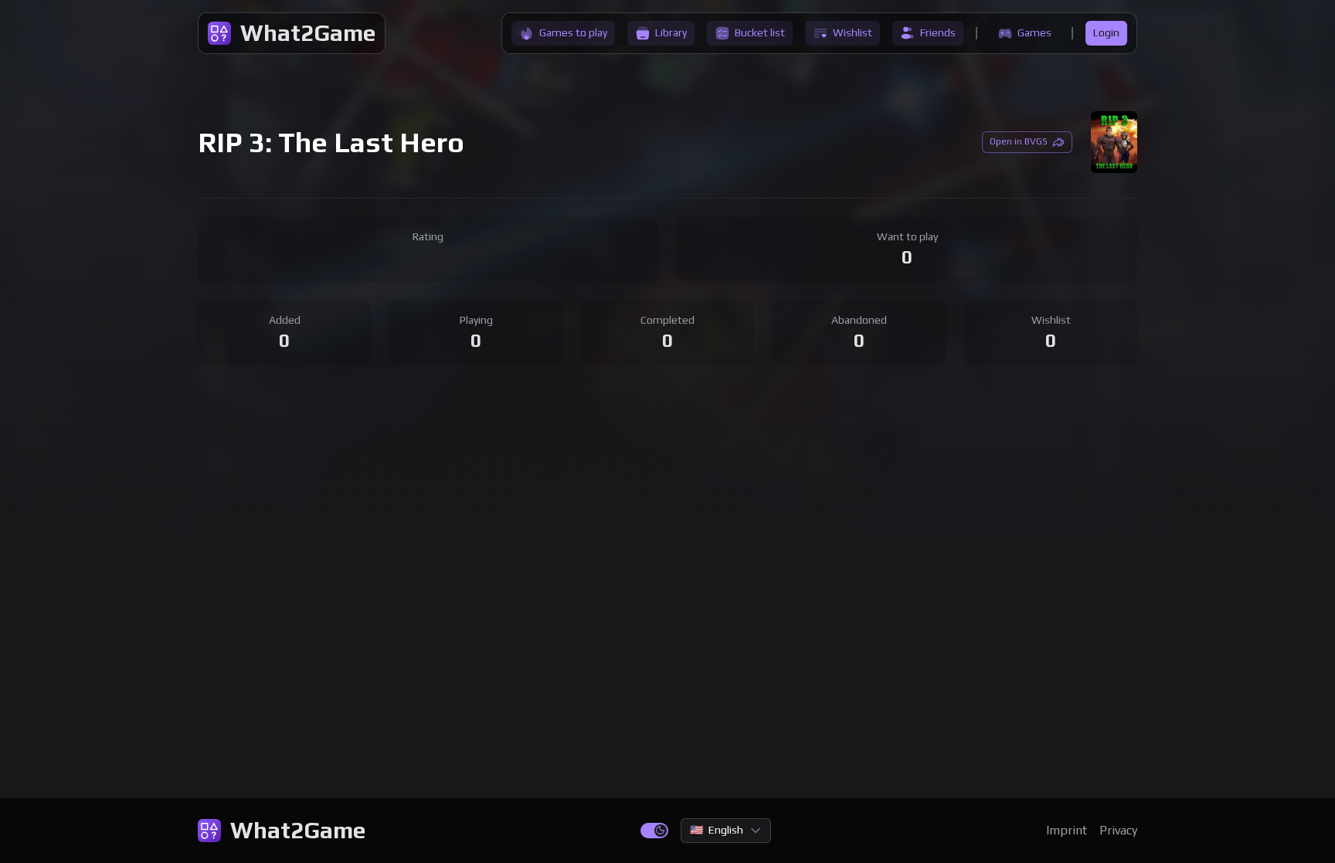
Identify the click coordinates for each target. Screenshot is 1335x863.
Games (1034, 32)
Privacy (1118, 830)
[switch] (654, 830)
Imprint (1066, 830)
